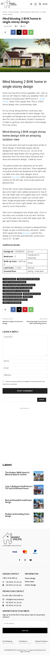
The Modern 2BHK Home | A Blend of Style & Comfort (17, 473)
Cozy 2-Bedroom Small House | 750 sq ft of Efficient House (18, 487)
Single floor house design (15, 300)
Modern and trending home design (17, 515)
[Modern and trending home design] (39, 518)
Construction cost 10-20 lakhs (17, 288)
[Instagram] (25, 560)
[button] (35, 4)
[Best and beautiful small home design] (39, 504)
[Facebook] (13, 32)
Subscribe (25, 630)
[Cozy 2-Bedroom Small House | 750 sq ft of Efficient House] (39, 490)
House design (14, 12)
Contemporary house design (16, 291)
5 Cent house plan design (14, 282)
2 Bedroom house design (28, 279)
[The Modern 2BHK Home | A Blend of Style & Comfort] (39, 476)
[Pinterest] (25, 32)
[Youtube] (30, 560)
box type (16, 177)
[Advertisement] (25, 435)
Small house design (12, 303)
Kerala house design (12, 294)
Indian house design (12, 297)
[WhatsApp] (30, 32)
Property (28, 297)
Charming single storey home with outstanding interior (37, 322)
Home (5, 12)
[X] (19, 32)
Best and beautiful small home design (18, 501)
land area (26, 233)
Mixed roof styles (32, 294)
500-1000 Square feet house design (19, 285)
